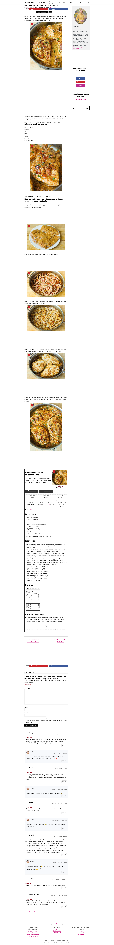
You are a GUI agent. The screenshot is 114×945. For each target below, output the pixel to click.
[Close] (77, 460)
